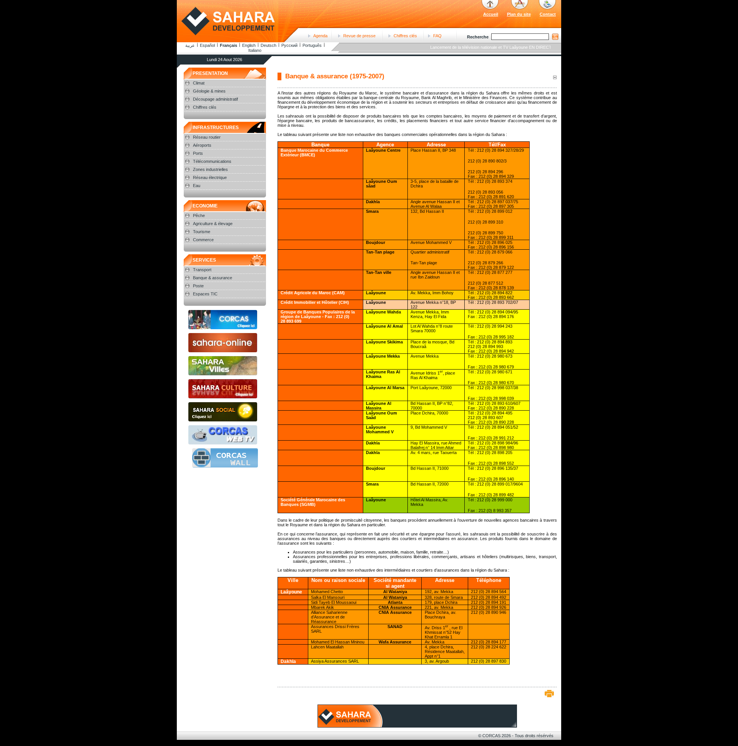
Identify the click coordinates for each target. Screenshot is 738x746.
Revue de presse (359, 35)
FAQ (437, 35)
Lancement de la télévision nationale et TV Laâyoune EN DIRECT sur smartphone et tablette (508, 47)
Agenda (320, 35)
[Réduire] (554, 77)
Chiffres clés (405, 35)
